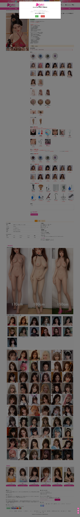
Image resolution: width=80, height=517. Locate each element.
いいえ (43, 16)
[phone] (78, 508)
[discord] (78, 513)
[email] (78, 511)
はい (37, 16)
